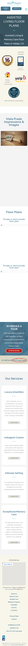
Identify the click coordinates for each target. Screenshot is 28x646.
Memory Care (14, 596)
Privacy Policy (14, 616)
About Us (14, 594)
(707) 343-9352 (9, 589)
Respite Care (14, 599)
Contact (14, 619)
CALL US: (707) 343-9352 (14, 631)
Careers (14, 607)
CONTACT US (14, 628)
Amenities (14, 605)
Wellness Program (14, 602)
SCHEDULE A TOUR (14, 625)
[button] (26, 9)
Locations (14, 610)
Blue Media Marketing (17, 644)
